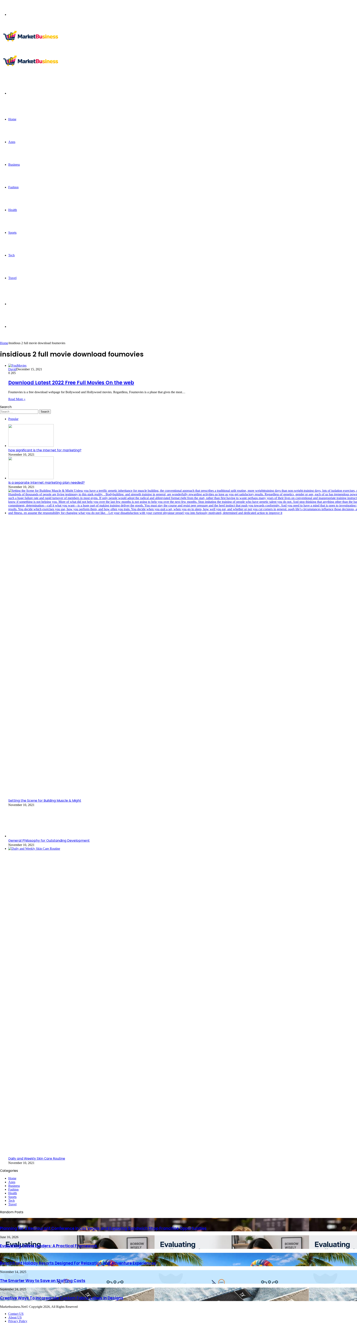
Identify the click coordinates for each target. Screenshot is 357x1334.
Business (14, 164)
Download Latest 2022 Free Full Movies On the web (71, 382)
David (12, 369)
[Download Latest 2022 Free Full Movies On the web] (17, 365)
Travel (12, 278)
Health (12, 210)
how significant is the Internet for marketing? (44, 450)
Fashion (13, 187)
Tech (11, 255)
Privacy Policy (17, 1321)
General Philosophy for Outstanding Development (49, 840)
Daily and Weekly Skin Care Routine (36, 1158)
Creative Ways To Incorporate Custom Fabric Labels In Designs (61, 1298)
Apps (11, 142)
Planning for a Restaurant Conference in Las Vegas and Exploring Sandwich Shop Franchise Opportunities (103, 1228)
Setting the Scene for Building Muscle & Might (44, 800)
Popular (13, 419)
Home (12, 119)
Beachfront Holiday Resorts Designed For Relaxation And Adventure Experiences (78, 1263)
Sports (12, 232)
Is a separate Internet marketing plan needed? (46, 482)
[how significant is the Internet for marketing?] (31, 445)
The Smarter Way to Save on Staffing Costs (42, 1281)
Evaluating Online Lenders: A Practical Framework (49, 1246)
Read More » (16, 399)
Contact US (16, 1313)
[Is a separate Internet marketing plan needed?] (31, 478)
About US (15, 1317)
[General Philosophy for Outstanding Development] (31, 836)
